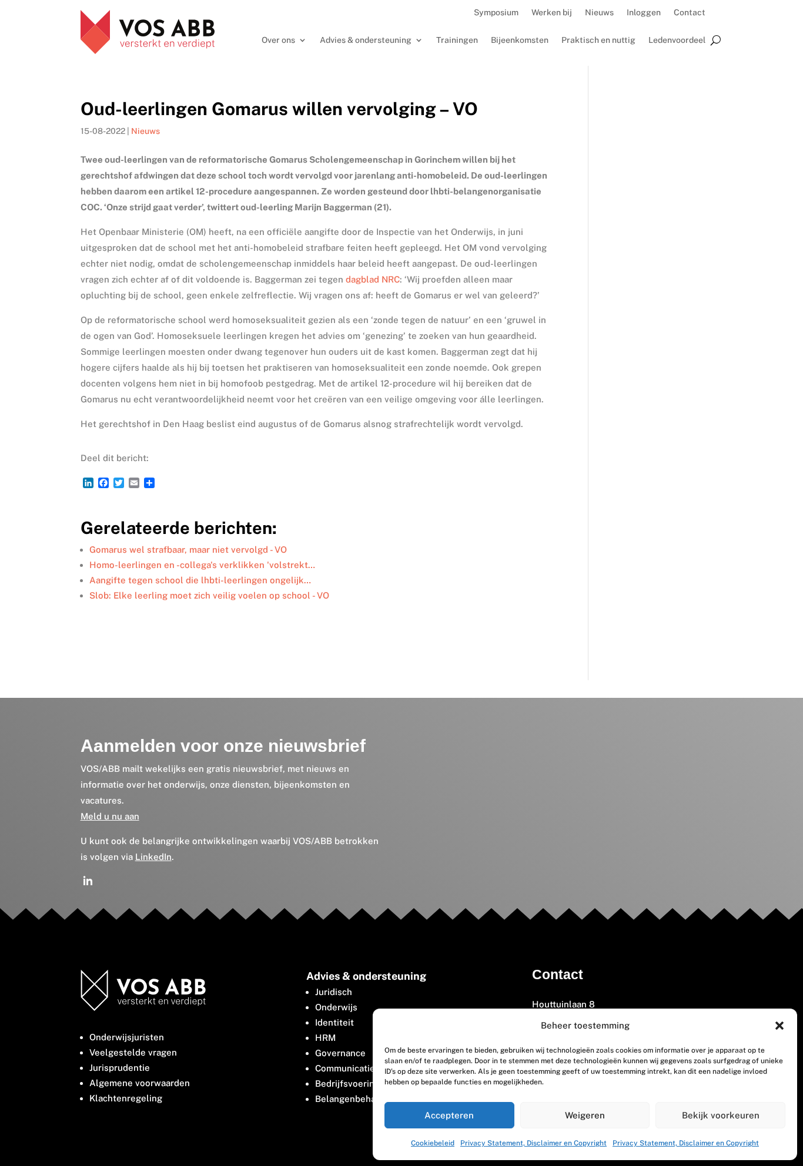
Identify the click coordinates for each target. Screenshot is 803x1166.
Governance (340, 1053)
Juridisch (333, 992)
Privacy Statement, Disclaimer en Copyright (533, 1143)
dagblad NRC (373, 279)
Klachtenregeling (125, 1098)
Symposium (496, 12)
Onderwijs (336, 1007)
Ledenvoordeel (676, 40)
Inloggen (644, 12)
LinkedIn (153, 857)
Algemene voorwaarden (139, 1083)
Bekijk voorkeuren (720, 1115)
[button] (779, 1025)
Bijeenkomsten (519, 40)
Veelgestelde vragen (133, 1052)
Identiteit (334, 1022)
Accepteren (449, 1115)
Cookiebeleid (432, 1143)
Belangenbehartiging (359, 1099)
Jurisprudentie (119, 1068)
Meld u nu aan (110, 816)
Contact (689, 12)
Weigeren (585, 1115)
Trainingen (457, 40)
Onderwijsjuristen (126, 1037)
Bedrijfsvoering (347, 1083)
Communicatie (345, 1068)
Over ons (278, 40)
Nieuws (599, 12)
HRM (325, 1038)
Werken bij (551, 12)
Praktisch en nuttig (598, 40)
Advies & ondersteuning (365, 40)
